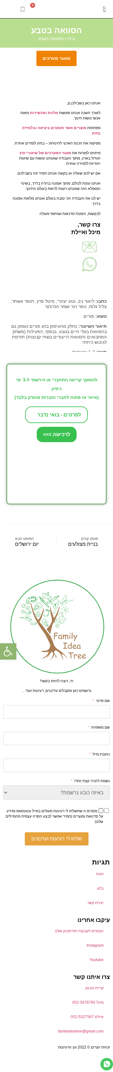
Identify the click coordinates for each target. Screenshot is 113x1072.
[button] (11, 9)
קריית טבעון (94, 988)
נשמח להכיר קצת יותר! (92, 781)
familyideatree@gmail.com (81, 1031)
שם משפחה (100, 727)
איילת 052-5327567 (87, 1017)
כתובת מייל (101, 754)
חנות (100, 874)
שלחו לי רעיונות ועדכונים (56, 838)
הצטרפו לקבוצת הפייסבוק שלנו (79, 931)
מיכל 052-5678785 (88, 1002)
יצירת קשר (95, 903)
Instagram (95, 945)
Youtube (96, 960)
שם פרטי (103, 700)
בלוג (100, 888)
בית (71, 38)
